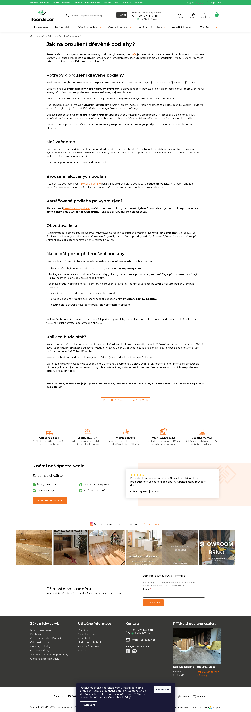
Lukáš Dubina (189, 707)
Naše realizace (111, 2)
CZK (189, 2)
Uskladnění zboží (49, 438)
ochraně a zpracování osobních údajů (109, 697)
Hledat (122, 15)
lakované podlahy (90, 183)
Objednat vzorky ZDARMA (45, 638)
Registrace (215, 2)
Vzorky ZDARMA (87, 438)
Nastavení (88, 705)
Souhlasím (162, 689)
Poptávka (126, 2)
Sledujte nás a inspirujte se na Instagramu (127, 524)
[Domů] (31, 36)
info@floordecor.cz (143, 639)
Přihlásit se (153, 602)
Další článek (140, 400)
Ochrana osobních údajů (44, 658)
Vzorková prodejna (39, 2)
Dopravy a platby (40, 646)
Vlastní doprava (125, 438)
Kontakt (139, 2)
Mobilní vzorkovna (61, 2)
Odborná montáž (201, 438)
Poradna (78, 2)
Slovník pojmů (86, 634)
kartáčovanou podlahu (76, 208)
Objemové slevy (39, 650)
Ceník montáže (92, 2)
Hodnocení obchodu (90, 642)
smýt (133, 54)
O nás (81, 654)
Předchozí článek (114, 400)
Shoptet (216, 707)
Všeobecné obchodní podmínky (49, 654)
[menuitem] (41, 27)
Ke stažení (84, 638)
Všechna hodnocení (50, 500)
